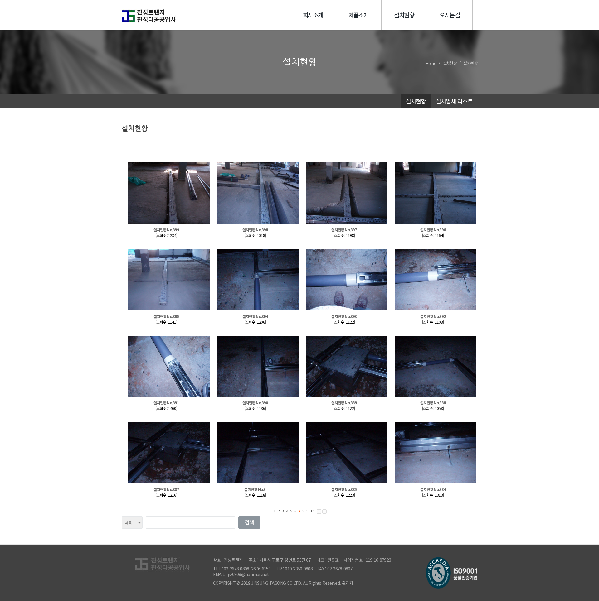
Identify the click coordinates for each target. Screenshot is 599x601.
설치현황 (404, 15)
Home (431, 63)
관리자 (347, 583)
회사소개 (313, 15)
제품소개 (358, 15)
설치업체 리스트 (454, 101)
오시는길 (450, 15)
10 (312, 510)
